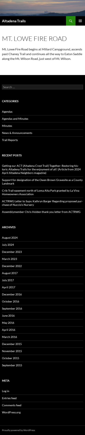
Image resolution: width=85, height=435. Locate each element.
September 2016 (12, 308)
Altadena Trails (14, 21)
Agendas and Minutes (15, 118)
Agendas (7, 111)
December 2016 (12, 294)
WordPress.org (11, 412)
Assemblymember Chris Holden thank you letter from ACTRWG (41, 211)
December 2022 (12, 266)
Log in (5, 391)
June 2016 (8, 315)
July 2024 (8, 244)
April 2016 (8, 329)
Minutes (7, 125)
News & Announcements (17, 132)
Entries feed (9, 398)
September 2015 (12, 365)
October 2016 (10, 301)
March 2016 (9, 337)
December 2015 (12, 344)
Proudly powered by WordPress (18, 430)
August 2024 (10, 237)
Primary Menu (80, 21)
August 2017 (10, 273)
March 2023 (9, 259)
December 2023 (12, 251)
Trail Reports (10, 140)
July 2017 (8, 280)
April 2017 (8, 287)
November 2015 (12, 351)
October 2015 (10, 358)
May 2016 (8, 322)
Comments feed (11, 405)
